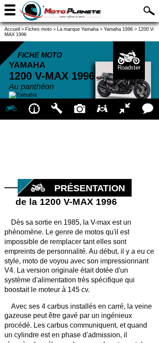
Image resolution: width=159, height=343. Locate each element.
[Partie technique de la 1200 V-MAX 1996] (56, 109)
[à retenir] (34, 109)
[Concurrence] (125, 109)
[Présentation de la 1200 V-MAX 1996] (11, 109)
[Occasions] (102, 109)
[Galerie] (79, 109)
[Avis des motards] (147, 109)
